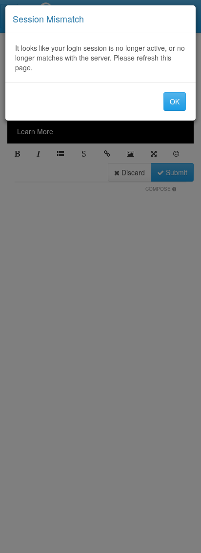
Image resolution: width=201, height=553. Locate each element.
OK (175, 101)
